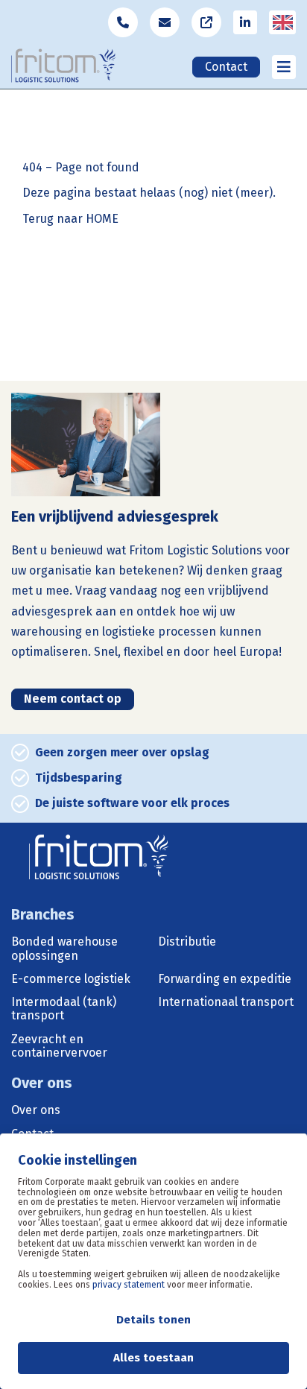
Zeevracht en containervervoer (59, 1046)
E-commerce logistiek (70, 979)
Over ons (35, 1110)
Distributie (187, 942)
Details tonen (153, 1319)
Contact (226, 67)
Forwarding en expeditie (224, 979)
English (284, 31)
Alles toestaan (153, 1357)
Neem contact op (72, 699)
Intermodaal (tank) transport (63, 1009)
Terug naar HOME (70, 219)
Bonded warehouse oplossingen (64, 948)
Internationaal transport (226, 1002)
